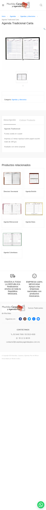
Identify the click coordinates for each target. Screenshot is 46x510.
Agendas (13, 16)
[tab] (10, 120)
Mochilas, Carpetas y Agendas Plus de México (25, 355)
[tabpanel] (23, 77)
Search (41, 5)
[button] (40, 504)
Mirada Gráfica (16, 358)
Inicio (3, 16)
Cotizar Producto (27, 120)
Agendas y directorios (27, 16)
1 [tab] (23, 85)
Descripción (10, 120)
